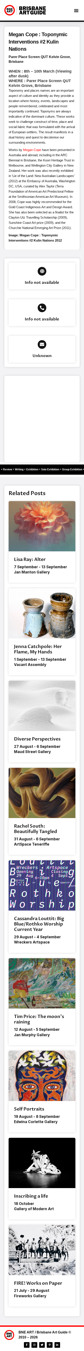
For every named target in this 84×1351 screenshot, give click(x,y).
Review (9, 469)
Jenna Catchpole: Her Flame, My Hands (38, 649)
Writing (21, 469)
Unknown (42, 356)
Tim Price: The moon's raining (39, 1019)
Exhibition (34, 469)
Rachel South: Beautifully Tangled (35, 829)
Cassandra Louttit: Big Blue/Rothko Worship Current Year (39, 924)
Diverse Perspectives (37, 739)
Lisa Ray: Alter (30, 559)
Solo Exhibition (52, 469)
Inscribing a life (31, 1196)
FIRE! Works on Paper (38, 1283)
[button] (76, 10)
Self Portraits (29, 1109)
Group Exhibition (74, 469)
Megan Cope (32, 150)
